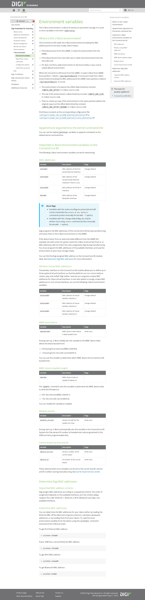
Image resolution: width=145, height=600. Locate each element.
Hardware (15, 84)
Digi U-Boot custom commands (22, 60)
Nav (132, 10)
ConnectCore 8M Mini (122, 96)
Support (58, 596)
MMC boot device (119, 54)
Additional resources (19, 88)
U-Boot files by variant (23, 68)
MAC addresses (119, 44)
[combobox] (106, 10)
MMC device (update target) (123, 57)
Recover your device (20, 46)
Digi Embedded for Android (21, 28)
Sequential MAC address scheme (122, 76)
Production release (19, 41)
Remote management (20, 44)
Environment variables (23, 56)
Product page (21, 593)
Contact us (59, 593)
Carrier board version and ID (88, 472)
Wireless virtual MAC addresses (120, 49)
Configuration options (22, 65)
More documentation (24, 596)
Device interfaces (19, 49)
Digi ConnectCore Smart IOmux (20, 79)
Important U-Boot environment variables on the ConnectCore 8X (122, 37)
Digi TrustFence (17, 74)
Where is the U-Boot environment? (120, 23)
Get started (15, 25)
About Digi (40, 596)
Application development (21, 35)
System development (20, 38)
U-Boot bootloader (19, 52)
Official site (40, 593)
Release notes (18, 32)
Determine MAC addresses (122, 81)
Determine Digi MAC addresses (60, 259)
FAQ (15, 71)
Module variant (119, 61)
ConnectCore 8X (18, 16)
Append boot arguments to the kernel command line (122, 29)
